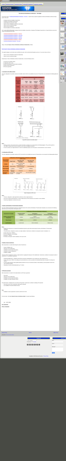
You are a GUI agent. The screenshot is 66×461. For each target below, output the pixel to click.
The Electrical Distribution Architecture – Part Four (13, 36)
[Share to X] (8, 302)
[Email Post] (4, 302)
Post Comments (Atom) (10, 334)
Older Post (55, 332)
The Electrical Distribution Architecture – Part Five (13, 38)
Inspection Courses (38, 4)
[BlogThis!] (7, 302)
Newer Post (4, 332)
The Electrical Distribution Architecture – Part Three (13, 35)
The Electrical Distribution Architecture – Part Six (12, 39)
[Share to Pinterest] (10, 302)
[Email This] (6, 302)
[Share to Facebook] (9, 302)
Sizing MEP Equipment (28, 4)
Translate (34, 341)
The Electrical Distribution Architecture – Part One (18, 16)
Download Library (18, 4)
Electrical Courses (9, 4)
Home (3, 4)
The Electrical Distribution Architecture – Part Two (13, 33)
